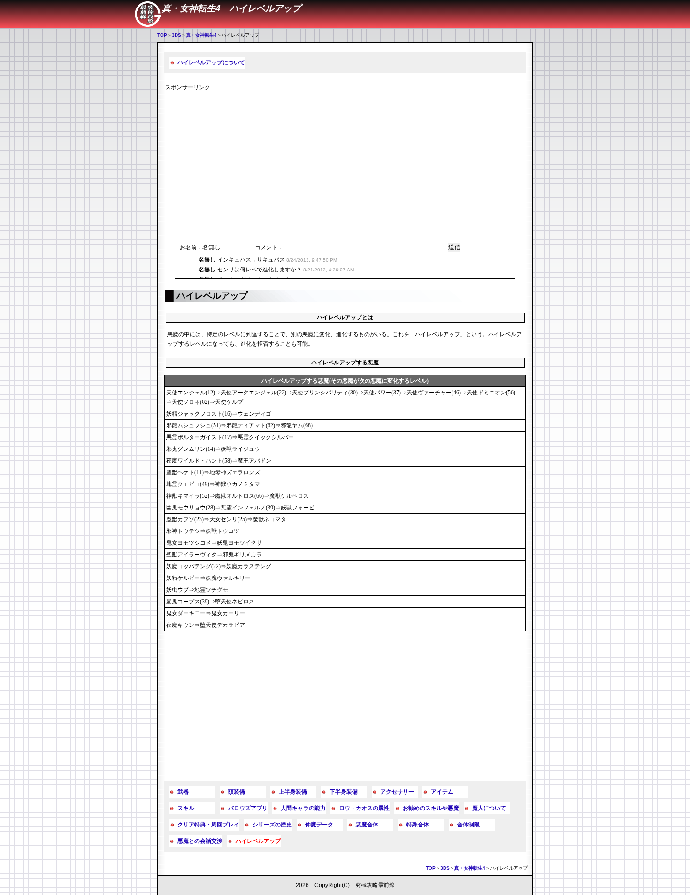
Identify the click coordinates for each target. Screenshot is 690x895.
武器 (183, 791)
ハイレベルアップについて (211, 62)
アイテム (442, 791)
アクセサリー (397, 791)
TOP (162, 35)
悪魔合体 (367, 824)
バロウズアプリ (248, 808)
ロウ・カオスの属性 (364, 808)
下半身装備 (344, 791)
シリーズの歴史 (272, 824)
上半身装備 (293, 791)
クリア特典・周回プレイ (208, 824)
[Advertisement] (345, 162)
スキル (185, 808)
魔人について (489, 808)
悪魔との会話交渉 (199, 841)
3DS (176, 35)
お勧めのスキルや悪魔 (431, 808)
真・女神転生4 (201, 35)
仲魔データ (319, 824)
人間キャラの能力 (303, 808)
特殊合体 (417, 824)
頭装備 (236, 791)
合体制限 (468, 824)
